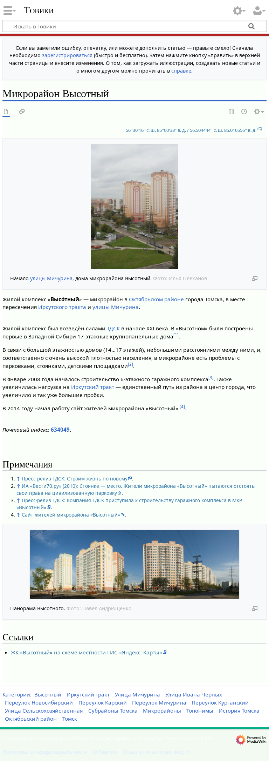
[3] (211, 377)
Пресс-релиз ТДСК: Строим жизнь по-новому (74, 478)
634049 (60, 429)
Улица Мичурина (137, 694)
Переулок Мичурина (159, 702)
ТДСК (113, 328)
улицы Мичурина (51, 278)
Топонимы (199, 710)
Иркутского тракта (62, 306)
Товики (39, 10)
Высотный (47, 694)
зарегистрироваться (67, 55)
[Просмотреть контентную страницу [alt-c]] (6, 112)
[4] (182, 406)
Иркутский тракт (92, 386)
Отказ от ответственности (156, 751)
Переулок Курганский (220, 702)
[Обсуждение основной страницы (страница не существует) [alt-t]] (22, 112)
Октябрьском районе (156, 299)
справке (181, 70)
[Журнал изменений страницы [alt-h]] (244, 112)
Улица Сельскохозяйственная (44, 710)
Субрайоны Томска (113, 710)
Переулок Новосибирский (39, 702)
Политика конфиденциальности (45, 751)
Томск (69, 718)
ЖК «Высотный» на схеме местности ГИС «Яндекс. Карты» (86, 652)
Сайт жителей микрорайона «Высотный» (71, 514)
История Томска (239, 710)
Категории (16, 694)
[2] (130, 364)
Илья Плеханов (188, 278)
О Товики (105, 751)
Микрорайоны (162, 710)
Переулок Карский (102, 702)
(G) (259, 129)
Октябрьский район (31, 718)
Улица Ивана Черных (193, 694)
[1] (176, 334)
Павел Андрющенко (107, 608)
